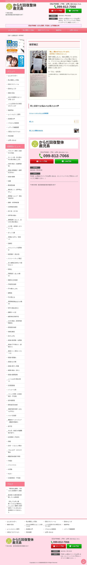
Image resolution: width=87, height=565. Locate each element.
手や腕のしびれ (13, 288)
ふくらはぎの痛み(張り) (14, 380)
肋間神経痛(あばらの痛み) (15, 302)
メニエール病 (12, 389)
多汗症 (10, 426)
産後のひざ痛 (12, 361)
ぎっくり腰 (11, 232)
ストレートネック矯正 (15, 258)
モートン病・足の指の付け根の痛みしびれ (15, 158)
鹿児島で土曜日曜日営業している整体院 (15, 496)
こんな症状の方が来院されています (15, 105)
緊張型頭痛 (11, 185)
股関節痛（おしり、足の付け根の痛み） (15, 221)
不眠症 (10, 460)
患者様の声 (11, 118)
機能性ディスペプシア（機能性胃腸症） (15, 421)
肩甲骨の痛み (12, 215)
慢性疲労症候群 (13, 405)
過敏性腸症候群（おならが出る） (15, 410)
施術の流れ (11, 93)
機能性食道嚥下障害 (14, 456)
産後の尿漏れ (12, 357)
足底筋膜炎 (11, 385)
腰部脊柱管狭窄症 (13, 316)
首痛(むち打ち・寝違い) (14, 238)
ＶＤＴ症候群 (12, 415)
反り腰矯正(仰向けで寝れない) (15, 264)
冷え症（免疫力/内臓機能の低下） (15, 432)
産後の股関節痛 (13, 374)
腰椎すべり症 (12, 312)
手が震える (11, 297)
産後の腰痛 (11, 176)
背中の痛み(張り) (13, 308)
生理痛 (10, 469)
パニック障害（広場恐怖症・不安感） (15, 395)
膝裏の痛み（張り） (14, 370)
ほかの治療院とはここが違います (15, 98)
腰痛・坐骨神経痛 (13, 202)
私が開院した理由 (28, 30)
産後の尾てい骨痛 (13, 366)
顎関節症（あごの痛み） (14, 275)
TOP (9, 35)
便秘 (9, 441)
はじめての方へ (13, 30)
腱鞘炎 (10, 293)
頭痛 (9, 181)
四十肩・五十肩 (13, 211)
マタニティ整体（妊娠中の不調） (15, 152)
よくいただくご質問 (14, 114)
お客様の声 (15, 35)
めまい (10, 473)
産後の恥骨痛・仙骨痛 (15, 340)
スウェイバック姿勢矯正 (15, 249)
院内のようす (12, 88)
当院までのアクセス (14, 131)
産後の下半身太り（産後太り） (15, 345)
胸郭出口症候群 (13, 280)
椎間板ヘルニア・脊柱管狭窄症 (15, 197)
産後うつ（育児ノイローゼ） (15, 352)
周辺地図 (11, 136)
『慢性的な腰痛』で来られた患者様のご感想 (15, 489)
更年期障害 (11, 400)
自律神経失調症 (13, 207)
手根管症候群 (12, 284)
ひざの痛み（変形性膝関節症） (15, 322)
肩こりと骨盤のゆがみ (36, 130)
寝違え (10, 269)
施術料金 (58, 30)
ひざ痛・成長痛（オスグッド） (15, 227)
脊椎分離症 (11, 331)
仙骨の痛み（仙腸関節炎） (15, 165)
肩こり (31, 121)
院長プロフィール (43, 30)
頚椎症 (10, 243)
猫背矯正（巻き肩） (14, 254)
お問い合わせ (74, 30)
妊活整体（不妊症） (14, 437)
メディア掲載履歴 (13, 127)
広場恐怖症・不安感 (14, 478)
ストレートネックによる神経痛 (38, 113)
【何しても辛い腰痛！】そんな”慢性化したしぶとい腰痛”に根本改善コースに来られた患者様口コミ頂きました (15, 507)
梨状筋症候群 (12, 327)
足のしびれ (11, 336)
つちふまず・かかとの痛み (15, 451)
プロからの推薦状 (13, 123)
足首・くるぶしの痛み (15, 445)
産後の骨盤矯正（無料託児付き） (15, 171)
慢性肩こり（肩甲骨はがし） (15, 191)
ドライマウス (12, 465)
